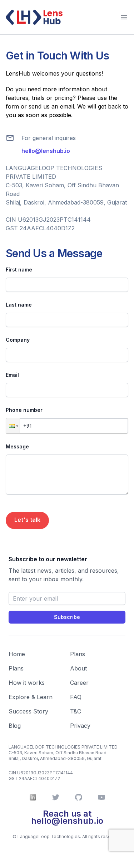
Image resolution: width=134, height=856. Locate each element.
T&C (75, 711)
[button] (13, 425)
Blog (15, 725)
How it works (27, 682)
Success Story (28, 711)
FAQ (75, 697)
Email (12, 375)
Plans (16, 668)
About (78, 668)
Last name (19, 305)
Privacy (80, 725)
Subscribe (67, 617)
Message (17, 446)
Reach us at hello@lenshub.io (67, 817)
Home (17, 654)
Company (18, 340)
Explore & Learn (31, 697)
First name (19, 269)
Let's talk (27, 519)
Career (79, 682)
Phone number (24, 410)
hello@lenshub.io (45, 150)
